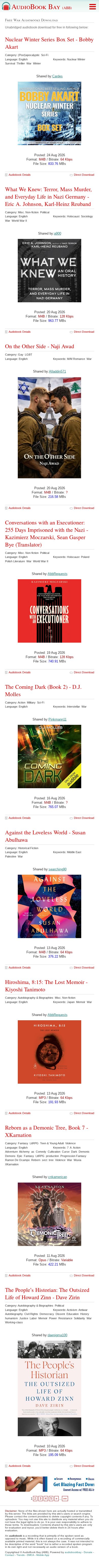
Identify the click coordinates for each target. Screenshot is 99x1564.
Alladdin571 (57, 371)
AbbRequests (58, 574)
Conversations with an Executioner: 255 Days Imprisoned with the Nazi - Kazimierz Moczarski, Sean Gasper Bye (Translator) (46, 533)
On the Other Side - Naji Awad (39, 346)
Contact (9, 1555)
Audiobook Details (20, 174)
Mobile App (42, 1555)
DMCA (30, 1555)
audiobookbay (73, 1552)
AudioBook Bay (41, 6)
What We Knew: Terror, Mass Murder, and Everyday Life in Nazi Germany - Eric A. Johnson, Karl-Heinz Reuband (48, 196)
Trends (20, 1555)
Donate (88, 1552)
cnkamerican (57, 1177)
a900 (57, 233)
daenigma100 (57, 1335)
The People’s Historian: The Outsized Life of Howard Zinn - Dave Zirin (47, 1293)
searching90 (58, 869)
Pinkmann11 (57, 719)
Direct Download (84, 174)
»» (65, 1498)
